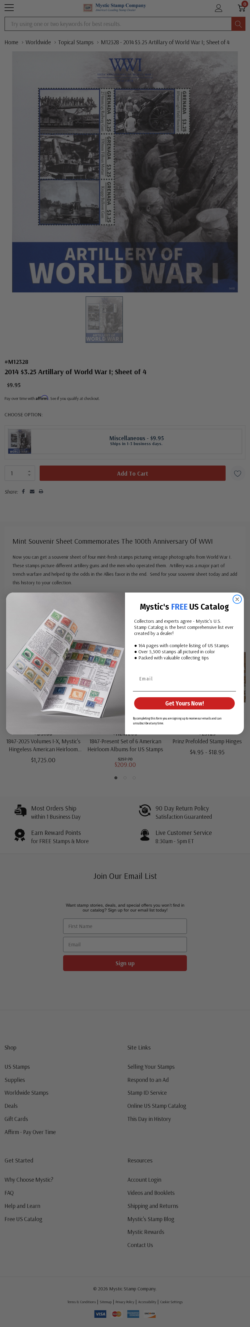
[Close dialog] (237, 599)
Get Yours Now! (184, 703)
